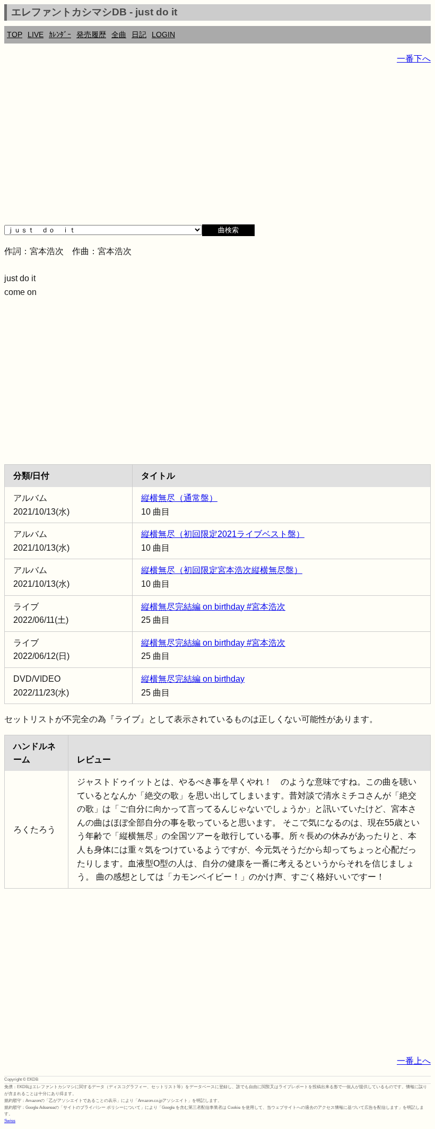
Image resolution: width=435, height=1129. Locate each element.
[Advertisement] (217, 148)
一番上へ (414, 1060)
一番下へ (414, 58)
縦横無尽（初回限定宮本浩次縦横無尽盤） (221, 570)
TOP (14, 34)
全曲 (118, 34)
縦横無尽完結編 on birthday (193, 678)
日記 (139, 34)
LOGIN (163, 34)
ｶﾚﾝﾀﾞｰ (60, 34)
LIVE (36, 34)
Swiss (9, 1120)
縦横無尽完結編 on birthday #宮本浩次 (213, 606)
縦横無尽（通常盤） (179, 497)
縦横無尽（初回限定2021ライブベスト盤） (222, 534)
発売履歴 (91, 34)
